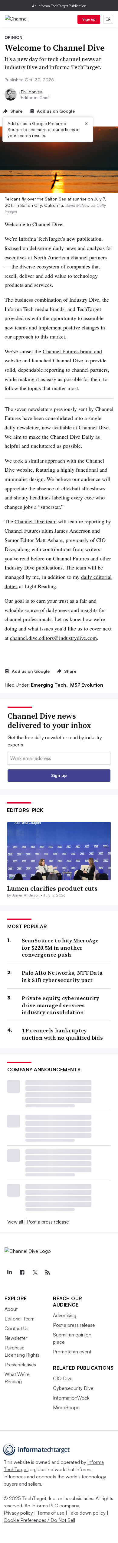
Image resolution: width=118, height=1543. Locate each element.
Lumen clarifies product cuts (52, 888)
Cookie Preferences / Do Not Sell (39, 1520)
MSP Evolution (86, 685)
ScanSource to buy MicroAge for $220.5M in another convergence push (60, 947)
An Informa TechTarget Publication (59, 6)
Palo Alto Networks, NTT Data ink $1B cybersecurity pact (62, 976)
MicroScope (66, 1407)
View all (15, 1222)
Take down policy (87, 1513)
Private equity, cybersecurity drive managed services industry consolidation (60, 1005)
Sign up (89, 19)
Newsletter (16, 1338)
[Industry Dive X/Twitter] (34, 1272)
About (11, 1309)
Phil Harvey (31, 91)
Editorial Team (19, 1319)
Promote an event (72, 1352)
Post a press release (48, 1222)
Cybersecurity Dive (73, 1388)
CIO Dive (63, 1378)
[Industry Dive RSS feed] (47, 1272)
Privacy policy (18, 1513)
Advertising (64, 1315)
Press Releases (20, 1365)
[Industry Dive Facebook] (22, 1272)
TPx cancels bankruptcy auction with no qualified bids (62, 1034)
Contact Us (16, 1328)
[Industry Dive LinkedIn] (9, 1272)
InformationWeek (71, 1398)
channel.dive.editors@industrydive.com (53, 637)
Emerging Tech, (50, 685)
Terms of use (50, 1513)
